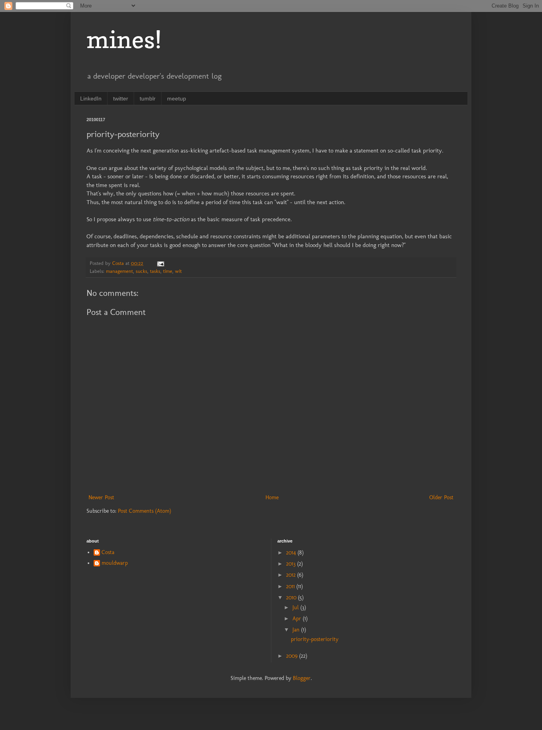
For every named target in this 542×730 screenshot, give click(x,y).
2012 (291, 575)
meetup (176, 98)
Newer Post (101, 497)
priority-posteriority (314, 639)
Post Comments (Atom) (144, 511)
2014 (292, 552)
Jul (296, 607)
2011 (291, 586)
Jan (296, 629)
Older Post (441, 497)
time (167, 271)
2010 (292, 597)
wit (178, 271)
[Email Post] (160, 263)
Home (272, 497)
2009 (292, 656)
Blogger (302, 678)
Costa (108, 552)
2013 (291, 563)
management (119, 271)
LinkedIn (91, 98)
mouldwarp (115, 563)
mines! (123, 39)
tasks (155, 271)
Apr (297, 618)
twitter (120, 98)
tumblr (148, 98)
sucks (141, 271)
